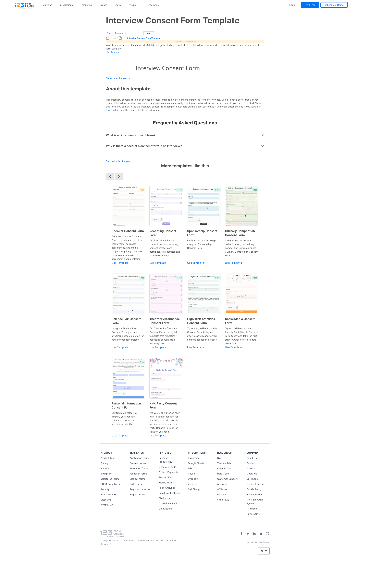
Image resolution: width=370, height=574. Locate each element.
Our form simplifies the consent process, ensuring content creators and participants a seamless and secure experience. (164, 248)
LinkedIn (254, 533)
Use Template (113, 52)
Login (292, 4)
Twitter (248, 533)
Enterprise (153, 4)
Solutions (47, 4)
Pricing (132, 4)
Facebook (241, 533)
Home (113, 38)
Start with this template (119, 161)
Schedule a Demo (334, 4)
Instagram (267, 533)
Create (103, 4)
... (123, 38)
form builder (112, 110)
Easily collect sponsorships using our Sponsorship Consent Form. (202, 244)
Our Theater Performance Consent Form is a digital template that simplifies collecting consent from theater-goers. (163, 336)
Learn (118, 4)
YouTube (261, 533)
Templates (86, 4)
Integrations (66, 4)
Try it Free (309, 4)
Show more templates (118, 78)
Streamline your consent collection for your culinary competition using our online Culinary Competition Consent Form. (241, 248)
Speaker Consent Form (128, 231)
